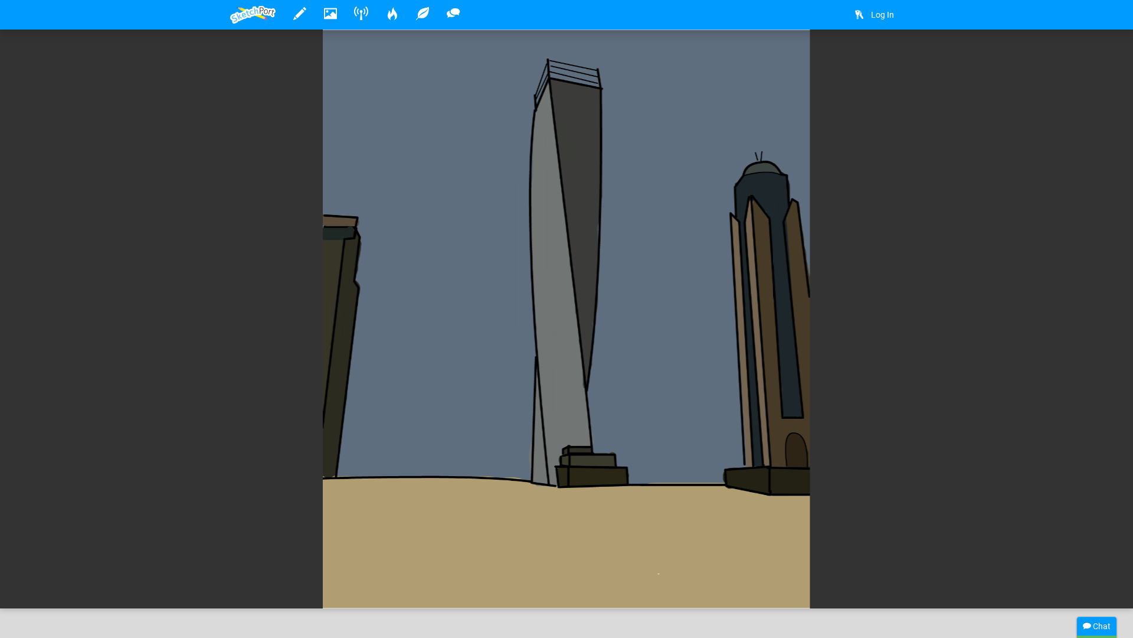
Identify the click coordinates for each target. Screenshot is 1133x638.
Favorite (325, 587)
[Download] (857, 57)
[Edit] (825, 57)
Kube (276, 563)
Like (253, 587)
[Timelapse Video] (888, 57)
